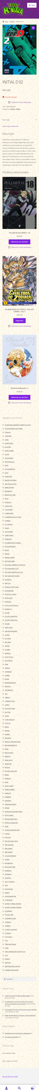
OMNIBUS (8, 797)
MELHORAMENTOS (11, 745)
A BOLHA (8, 432)
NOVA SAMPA (9, 786)
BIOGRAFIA (8, 491)
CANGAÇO (8, 502)
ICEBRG (7, 675)
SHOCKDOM (9, 889)
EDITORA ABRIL (10, 561)
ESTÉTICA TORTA (10, 594)
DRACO (7, 554)
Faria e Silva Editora (11, 605)
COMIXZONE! (9, 513)
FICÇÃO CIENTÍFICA (11, 616)
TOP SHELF (8, 937)
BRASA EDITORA (10, 495)
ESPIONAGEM (9, 591)
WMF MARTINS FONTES (12, 966)
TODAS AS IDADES (11, 930)
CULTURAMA (9, 532)
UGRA (7, 948)
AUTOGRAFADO (10, 469)
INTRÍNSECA (9, 690)
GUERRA (7, 650)
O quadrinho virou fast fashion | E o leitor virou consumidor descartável (19, 1003)
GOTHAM (8, 639)
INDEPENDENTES (10, 683)
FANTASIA (8, 602)
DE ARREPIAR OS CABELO (13, 543)
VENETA (7, 959)
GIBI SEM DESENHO (11, 631)
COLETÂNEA (9, 510)
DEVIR (7, 550)
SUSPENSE (8, 911)
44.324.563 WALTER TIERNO (14, 429)
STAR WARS (8, 900)
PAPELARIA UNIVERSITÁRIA (13, 812)
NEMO (7, 775)
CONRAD (8, 521)
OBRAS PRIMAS (10, 790)
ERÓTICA (8, 583)
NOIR (6, 782)
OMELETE (8, 793)
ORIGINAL (8, 801)
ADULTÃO (8, 447)
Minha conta (6, 1088)
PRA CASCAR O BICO (11, 841)
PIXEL (7, 826)
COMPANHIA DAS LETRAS (13, 517)
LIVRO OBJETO (10, 720)
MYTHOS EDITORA (11, 771)
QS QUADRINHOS (10, 856)
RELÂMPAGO (9, 863)
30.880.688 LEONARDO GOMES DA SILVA (18, 425)
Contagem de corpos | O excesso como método (21, 1010)
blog (3, 1053)
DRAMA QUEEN (9, 558)
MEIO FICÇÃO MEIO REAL (13, 742)
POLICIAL (8, 837)
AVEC (6, 473)
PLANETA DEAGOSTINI (12, 830)
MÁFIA (7, 727)
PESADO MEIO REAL (11, 819)
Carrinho (30, 1086)
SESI (6, 885)
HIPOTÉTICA (9, 657)
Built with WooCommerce (12, 1079)
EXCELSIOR (8, 598)
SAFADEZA (8, 874)
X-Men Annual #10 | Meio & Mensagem (17, 996)
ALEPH (7, 454)
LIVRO (7, 716)
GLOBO (7, 635)
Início (6, 22)
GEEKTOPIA (8, 628)
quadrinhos (8, 1053)
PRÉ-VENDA (8, 849)
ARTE (6, 465)
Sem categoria (10, 882)
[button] (33, 28)
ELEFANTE (8, 580)
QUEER (7, 860)
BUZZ (6, 499)
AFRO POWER (9, 451)
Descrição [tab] (6, 120)
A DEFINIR (8, 436)
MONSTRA (8, 764)
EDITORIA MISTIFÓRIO (12, 576)
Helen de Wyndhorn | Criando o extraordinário (20, 1015)
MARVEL (7, 734)
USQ (6, 955)
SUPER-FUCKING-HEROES (13, 907)
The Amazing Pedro (11, 1037)
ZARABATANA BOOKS (12, 970)
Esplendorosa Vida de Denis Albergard (17, 1033)
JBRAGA (7, 698)
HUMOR (7, 668)
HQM (6, 664)
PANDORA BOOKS (10, 804)
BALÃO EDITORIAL (11, 480)
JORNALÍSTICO (10, 701)
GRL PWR (8, 642)
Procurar (19, 1088)
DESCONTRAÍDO (10, 547)
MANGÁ (12, 22)
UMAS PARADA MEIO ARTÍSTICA (15, 952)
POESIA (7, 834)
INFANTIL (8, 686)
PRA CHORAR (9, 845)
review (13, 1053)
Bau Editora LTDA (10, 484)
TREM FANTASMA (10, 944)
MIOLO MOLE (9, 753)
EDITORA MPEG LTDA (12, 569)
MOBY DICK (8, 760)
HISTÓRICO (8, 661)
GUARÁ (7, 646)
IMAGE (7, 679)
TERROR (7, 926)
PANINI (18, 109)
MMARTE (8, 756)
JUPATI (7, 705)
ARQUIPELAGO (9, 462)
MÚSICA (7, 767)
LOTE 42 (7, 723)
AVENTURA (8, 477)
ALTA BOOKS (9, 458)
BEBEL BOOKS (9, 488)
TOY (6, 941)
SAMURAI (8, 878)
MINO (6, 749)
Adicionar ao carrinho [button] (19, 242)
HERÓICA (8, 653)
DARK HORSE (9, 535)
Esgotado (19, 320)
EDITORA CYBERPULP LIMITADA (15, 565)
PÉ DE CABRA (9, 815)
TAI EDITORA (9, 915)
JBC (6, 694)
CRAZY (7, 528)
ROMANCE (8, 871)
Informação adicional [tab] (10, 126)
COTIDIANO (9, 524)
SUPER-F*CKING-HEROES (13, 904)
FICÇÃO (7, 613)
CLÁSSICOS (8, 506)
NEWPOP (8, 779)
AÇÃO (7, 440)
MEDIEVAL (8, 738)
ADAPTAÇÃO (9, 443)
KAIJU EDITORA (10, 709)
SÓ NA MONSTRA (10, 896)
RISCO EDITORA (10, 867)
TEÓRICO (8, 922)
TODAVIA (8, 933)
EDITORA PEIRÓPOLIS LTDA (14, 572)
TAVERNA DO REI (10, 918)
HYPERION (8, 672)
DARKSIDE (8, 539)
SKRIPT (7, 893)
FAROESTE (8, 609)
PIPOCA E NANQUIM (11, 823)
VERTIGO (8, 963)
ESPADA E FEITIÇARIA (12, 587)
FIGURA (7, 624)
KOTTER (7, 712)
